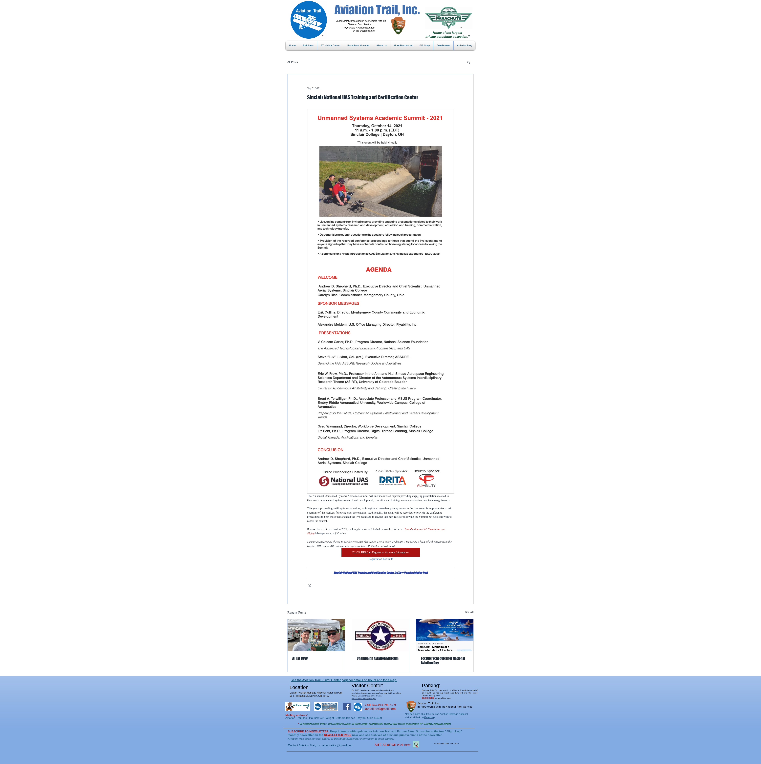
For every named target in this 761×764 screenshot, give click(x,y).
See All (469, 612)
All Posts (292, 62)
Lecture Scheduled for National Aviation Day (443, 660)
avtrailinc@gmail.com (339, 745)
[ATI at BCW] (316, 635)
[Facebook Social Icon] (347, 706)
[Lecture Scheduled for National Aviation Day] (444, 635)
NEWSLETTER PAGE (337, 734)
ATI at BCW (300, 658)
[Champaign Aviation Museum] (380, 635)
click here (393, 745)
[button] (468, 62)
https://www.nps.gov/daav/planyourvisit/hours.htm (378, 693)
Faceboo (429, 717)
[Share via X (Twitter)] (309, 585)
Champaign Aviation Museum (378, 658)
